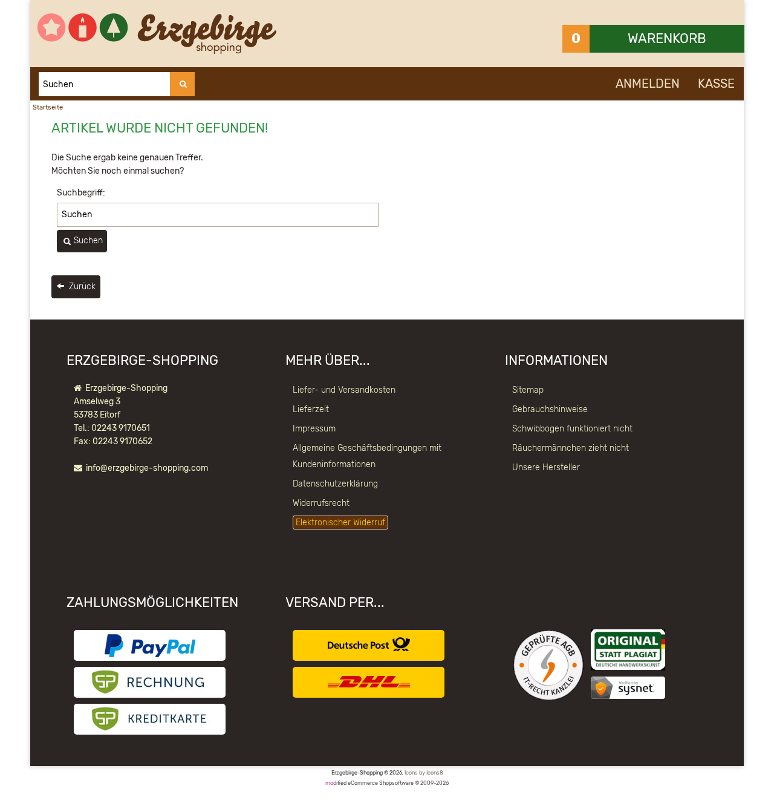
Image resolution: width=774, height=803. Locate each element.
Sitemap (528, 390)
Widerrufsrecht (321, 503)
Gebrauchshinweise (550, 409)
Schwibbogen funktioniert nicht (572, 429)
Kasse (716, 83)
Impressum (314, 429)
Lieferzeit (311, 409)
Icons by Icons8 (424, 773)
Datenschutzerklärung (335, 484)
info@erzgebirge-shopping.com (147, 468)
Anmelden (648, 83)
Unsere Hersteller (546, 467)
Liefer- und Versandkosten (344, 390)
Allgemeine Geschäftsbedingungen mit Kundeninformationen (367, 456)
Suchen (87, 240)
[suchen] (182, 84)
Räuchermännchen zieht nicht (570, 448)
